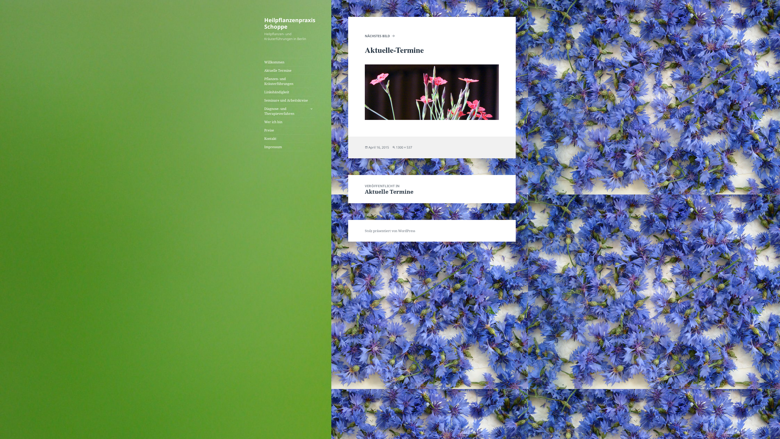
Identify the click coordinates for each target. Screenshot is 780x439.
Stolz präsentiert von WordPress (390, 231)
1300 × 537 (404, 147)
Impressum (273, 147)
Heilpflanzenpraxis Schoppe (289, 23)
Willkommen (274, 62)
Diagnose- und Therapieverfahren (279, 111)
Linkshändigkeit (276, 92)
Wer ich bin (273, 122)
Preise (269, 130)
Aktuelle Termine (277, 70)
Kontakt (270, 138)
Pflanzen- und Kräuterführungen (278, 81)
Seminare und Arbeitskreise (286, 100)
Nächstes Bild (377, 36)
